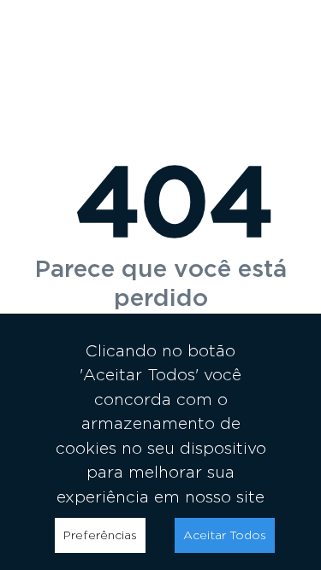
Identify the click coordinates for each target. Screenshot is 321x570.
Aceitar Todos (224, 535)
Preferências (100, 535)
